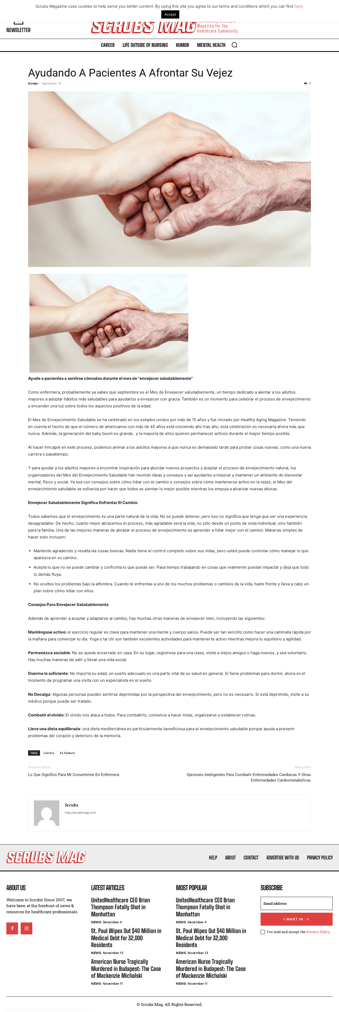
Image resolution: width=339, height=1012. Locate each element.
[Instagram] (26, 928)
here (298, 6)
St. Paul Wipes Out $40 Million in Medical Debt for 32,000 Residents (126, 937)
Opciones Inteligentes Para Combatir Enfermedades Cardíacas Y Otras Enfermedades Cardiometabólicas (249, 777)
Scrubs (33, 83)
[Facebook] (12, 928)
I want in (293, 919)
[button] (234, 44)
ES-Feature (67, 753)
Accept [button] (170, 14)
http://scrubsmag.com (80, 812)
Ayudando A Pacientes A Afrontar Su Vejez (130, 72)
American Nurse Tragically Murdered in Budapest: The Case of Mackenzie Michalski (126, 968)
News (96, 922)
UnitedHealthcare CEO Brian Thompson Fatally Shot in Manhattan (120, 907)
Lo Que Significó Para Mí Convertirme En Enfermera (73, 774)
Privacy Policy (317, 931)
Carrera (48, 753)
